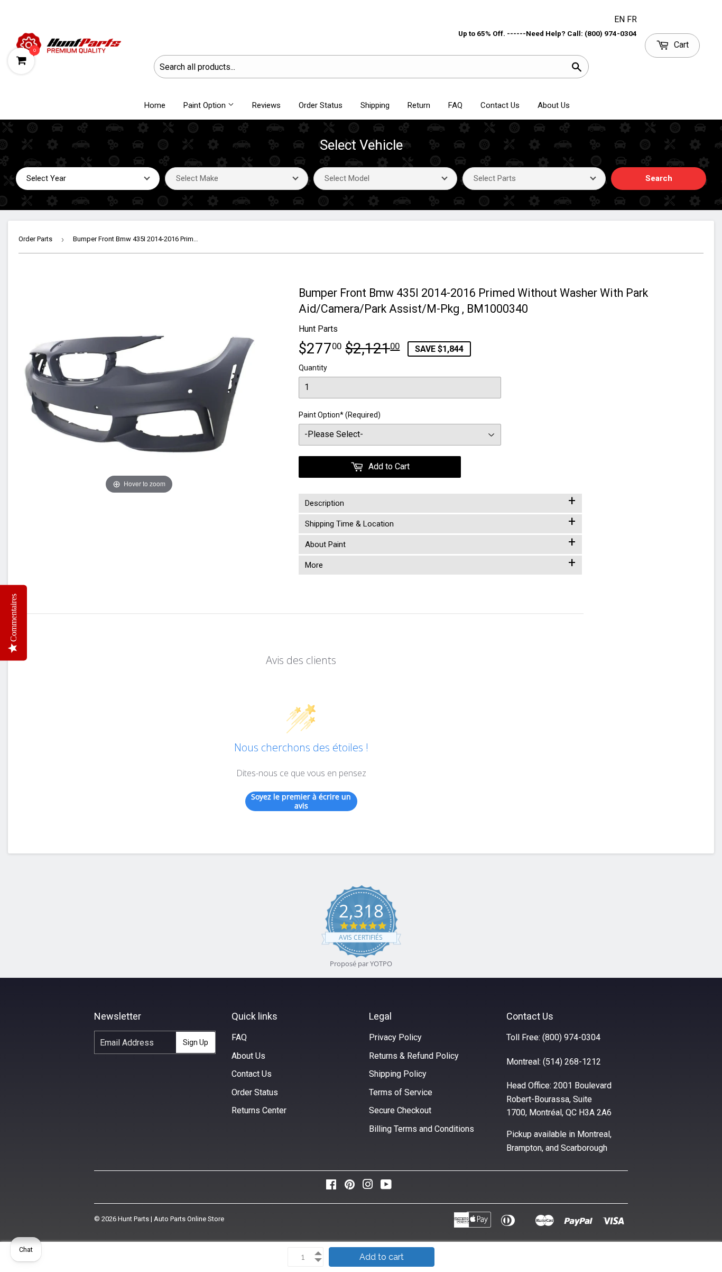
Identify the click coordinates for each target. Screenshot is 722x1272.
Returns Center (259, 1110)
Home (154, 105)
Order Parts (35, 239)
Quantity (313, 368)
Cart (680, 45)
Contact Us (500, 105)
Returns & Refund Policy (414, 1056)
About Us (554, 105)
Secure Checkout (400, 1110)
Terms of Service (400, 1092)
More (440, 563)
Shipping (375, 105)
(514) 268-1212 (572, 1062)
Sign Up (195, 1042)
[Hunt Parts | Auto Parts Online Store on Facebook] (331, 1187)
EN (620, 19)
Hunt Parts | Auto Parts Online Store (171, 1219)
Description (440, 501)
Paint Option (205, 105)
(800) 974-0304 (571, 1037)
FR (632, 19)
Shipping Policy (398, 1074)
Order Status (321, 105)
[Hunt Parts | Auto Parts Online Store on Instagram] (368, 1187)
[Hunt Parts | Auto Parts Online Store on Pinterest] (349, 1187)
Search (658, 178)
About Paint (440, 542)
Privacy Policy (395, 1037)
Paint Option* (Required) (340, 415)
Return (419, 105)
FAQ (455, 105)
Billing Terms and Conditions (421, 1129)
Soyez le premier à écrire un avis (301, 801)
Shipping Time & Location (440, 521)
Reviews (266, 105)
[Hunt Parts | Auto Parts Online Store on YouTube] (386, 1187)
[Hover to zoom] (139, 390)
